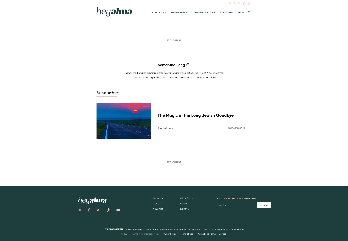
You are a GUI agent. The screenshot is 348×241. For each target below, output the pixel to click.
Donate (184, 208)
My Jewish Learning (233, 229)
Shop (241, 12)
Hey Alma (215, 229)
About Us (158, 198)
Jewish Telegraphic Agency (139, 229)
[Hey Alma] (92, 203)
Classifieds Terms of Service (212, 234)
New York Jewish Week (169, 229)
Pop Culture (158, 12)
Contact (157, 203)
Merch (183, 203)
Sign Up (264, 205)
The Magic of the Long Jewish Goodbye (196, 115)
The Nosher (190, 229)
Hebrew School (180, 12)
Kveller (203, 229)
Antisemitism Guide (204, 12)
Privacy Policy (169, 234)
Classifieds (226, 12)
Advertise (158, 208)
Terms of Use (186, 234)
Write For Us (186, 198)
